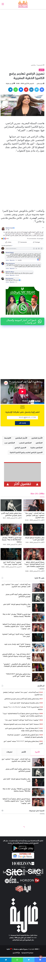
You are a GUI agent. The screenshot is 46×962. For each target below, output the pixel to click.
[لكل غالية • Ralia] (23, 4)
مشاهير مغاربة (35, 447)
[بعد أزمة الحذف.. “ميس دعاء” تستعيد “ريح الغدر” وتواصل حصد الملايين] (33, 505)
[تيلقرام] (10, 89)
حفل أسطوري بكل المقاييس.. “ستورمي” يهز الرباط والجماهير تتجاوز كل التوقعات (16, 665)
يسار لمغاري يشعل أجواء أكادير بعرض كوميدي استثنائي (11, 514)
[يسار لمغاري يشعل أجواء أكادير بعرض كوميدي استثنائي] (11, 505)
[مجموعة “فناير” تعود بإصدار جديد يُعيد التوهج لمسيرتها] (38, 647)
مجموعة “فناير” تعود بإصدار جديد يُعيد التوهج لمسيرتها (17, 645)
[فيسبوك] (42, 89)
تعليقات (9, 752)
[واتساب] (15, 89)
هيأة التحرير (16, 953)
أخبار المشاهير (20, 438)
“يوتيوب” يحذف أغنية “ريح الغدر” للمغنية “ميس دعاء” (12, 563)
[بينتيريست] (26, 89)
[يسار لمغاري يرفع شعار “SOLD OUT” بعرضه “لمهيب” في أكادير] (38, 677)
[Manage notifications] (41, 957)
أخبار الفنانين (36, 438)
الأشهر (24, 752)
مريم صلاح (40, 83)
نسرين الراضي (20, 447)
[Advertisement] (23, 37)
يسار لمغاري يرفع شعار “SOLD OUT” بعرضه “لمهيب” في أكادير (18, 675)
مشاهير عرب (9, 442)
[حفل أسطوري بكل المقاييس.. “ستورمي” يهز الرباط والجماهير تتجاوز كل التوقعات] (38, 667)
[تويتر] (36, 89)
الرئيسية (40, 65)
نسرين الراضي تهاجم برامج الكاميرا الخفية (25, 452)
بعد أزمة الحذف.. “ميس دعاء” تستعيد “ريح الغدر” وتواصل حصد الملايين (34, 515)
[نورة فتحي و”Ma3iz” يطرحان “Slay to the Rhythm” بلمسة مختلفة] (11, 530)
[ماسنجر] (21, 89)
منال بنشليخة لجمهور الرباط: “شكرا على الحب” (34, 538)
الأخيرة (37, 752)
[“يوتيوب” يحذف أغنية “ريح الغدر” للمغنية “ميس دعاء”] (11, 554)
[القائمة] (3, 5)
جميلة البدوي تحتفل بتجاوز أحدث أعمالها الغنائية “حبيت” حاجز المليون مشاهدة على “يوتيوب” (34, 565)
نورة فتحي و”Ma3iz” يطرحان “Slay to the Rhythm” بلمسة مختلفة (12, 539)
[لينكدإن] (31, 89)
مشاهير (33, 65)
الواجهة (7, 438)
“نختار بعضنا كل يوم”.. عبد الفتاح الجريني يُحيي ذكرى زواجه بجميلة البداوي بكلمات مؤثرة (16, 656)
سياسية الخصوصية (27, 953)
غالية (8, 949)
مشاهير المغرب (24, 442)
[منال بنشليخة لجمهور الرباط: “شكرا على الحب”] (33, 530)
